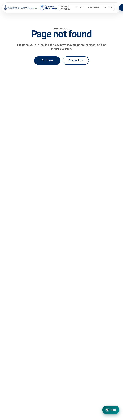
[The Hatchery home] (49, 7)
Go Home (47, 60)
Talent (79, 7)
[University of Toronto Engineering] (20, 7)
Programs (93, 7)
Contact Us (76, 60)
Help (111, 410)
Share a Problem (65, 7)
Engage (108, 7)
